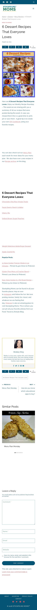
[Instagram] (7, 2)
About (6, 596)
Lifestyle (10, 16)
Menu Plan (27, 153)
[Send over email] (26, 47)
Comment (7, 502)
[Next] (33, 430)
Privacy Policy (27, 596)
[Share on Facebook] (5, 47)
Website (6, 550)
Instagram (8, 294)
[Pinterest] (10, 2)
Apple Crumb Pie (8, 252)
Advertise (15, 596)
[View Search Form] (33, 2)
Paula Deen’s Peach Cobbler (12, 207)
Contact (19, 598)
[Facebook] (3, 2)
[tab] (16, 452)
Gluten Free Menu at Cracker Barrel (15, 271)
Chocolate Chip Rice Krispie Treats (15, 202)
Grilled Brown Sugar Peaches (13, 218)
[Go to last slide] (4, 430)
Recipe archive (10, 161)
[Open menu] (33, 8)
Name (5, 531)
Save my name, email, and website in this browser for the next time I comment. (17, 556)
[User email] (23, 366)
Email (5, 541)
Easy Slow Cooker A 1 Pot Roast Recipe (17, 280)
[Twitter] (16, 366)
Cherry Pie (6, 213)
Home (4, 16)
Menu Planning (19, 16)
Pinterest (9, 303)
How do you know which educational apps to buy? (28, 389)
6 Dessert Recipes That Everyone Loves (15, 377)
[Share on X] (19, 47)
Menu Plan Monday (9, 386)
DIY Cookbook (15, 122)
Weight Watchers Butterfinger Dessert (16, 246)
